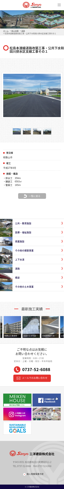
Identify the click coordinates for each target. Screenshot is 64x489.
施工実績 (14, 30)
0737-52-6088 (36, 369)
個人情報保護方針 (35, 474)
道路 (23, 30)
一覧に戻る (34, 196)
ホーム (6, 30)
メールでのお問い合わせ (34, 378)
